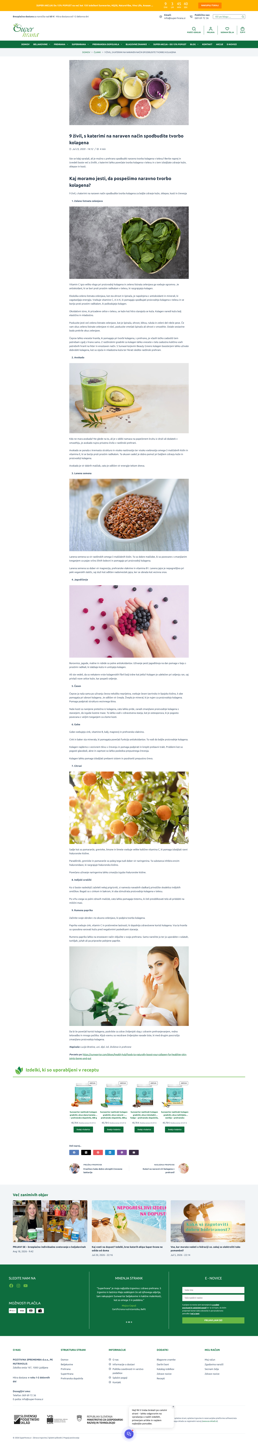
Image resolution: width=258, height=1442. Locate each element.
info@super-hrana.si (174, 18)
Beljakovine (40, 44)
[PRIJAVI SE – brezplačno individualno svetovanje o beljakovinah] (50, 1221)
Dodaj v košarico (83, 1129)
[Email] (134, 1152)
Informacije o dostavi (124, 1364)
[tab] (126, 1322)
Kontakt (207, 44)
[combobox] (227, 16)
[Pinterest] (98, 1152)
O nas (116, 1359)
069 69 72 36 (202, 18)
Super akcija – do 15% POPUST (169, 44)
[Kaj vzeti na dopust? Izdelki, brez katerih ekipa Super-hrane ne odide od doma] (129, 1221)
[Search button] (243, 16)
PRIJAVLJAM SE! (213, 1320)
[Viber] (122, 1152)
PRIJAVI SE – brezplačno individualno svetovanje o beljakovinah (49, 1247)
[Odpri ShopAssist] (129, 1434)
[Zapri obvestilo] (173, 1406)
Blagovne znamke (136, 44)
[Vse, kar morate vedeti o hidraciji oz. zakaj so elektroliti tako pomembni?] (208, 1221)
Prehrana (59, 44)
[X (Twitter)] (86, 1152)
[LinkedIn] (110, 1152)
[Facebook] (74, 1152)
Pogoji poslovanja (71, 1438)
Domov (25, 44)
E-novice (232, 44)
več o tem (195, 1314)
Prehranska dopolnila (105, 44)
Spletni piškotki (55, 1438)
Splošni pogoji (120, 1377)
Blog (193, 44)
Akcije (219, 44)
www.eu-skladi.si (209, 1421)
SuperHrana (79, 44)
